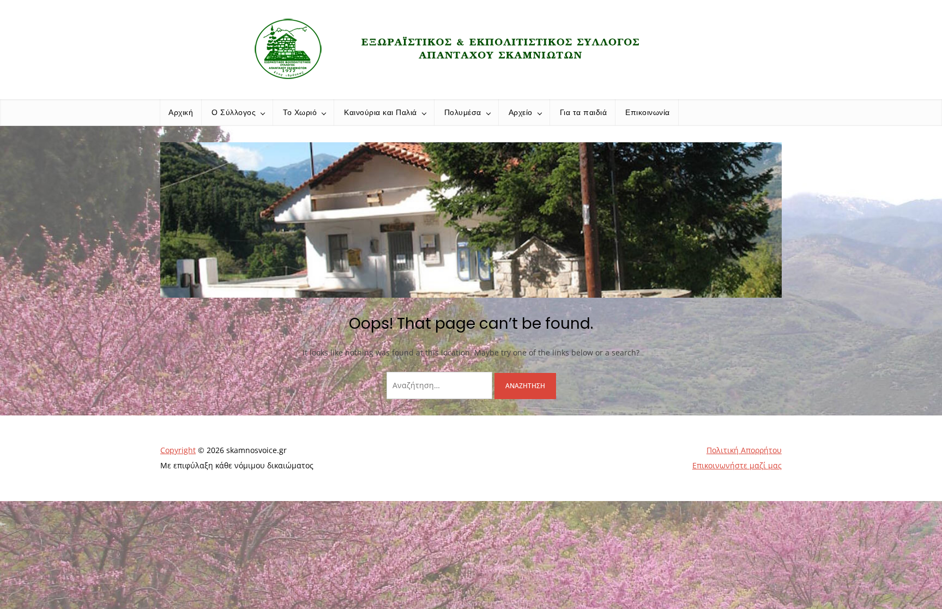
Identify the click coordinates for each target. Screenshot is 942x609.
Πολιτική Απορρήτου (744, 450)
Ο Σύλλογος (234, 112)
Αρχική (180, 112)
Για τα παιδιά (583, 112)
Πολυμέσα (462, 112)
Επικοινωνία (647, 112)
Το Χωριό (300, 112)
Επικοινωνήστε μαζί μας (737, 465)
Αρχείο (521, 112)
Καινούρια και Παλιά (380, 112)
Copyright (178, 450)
